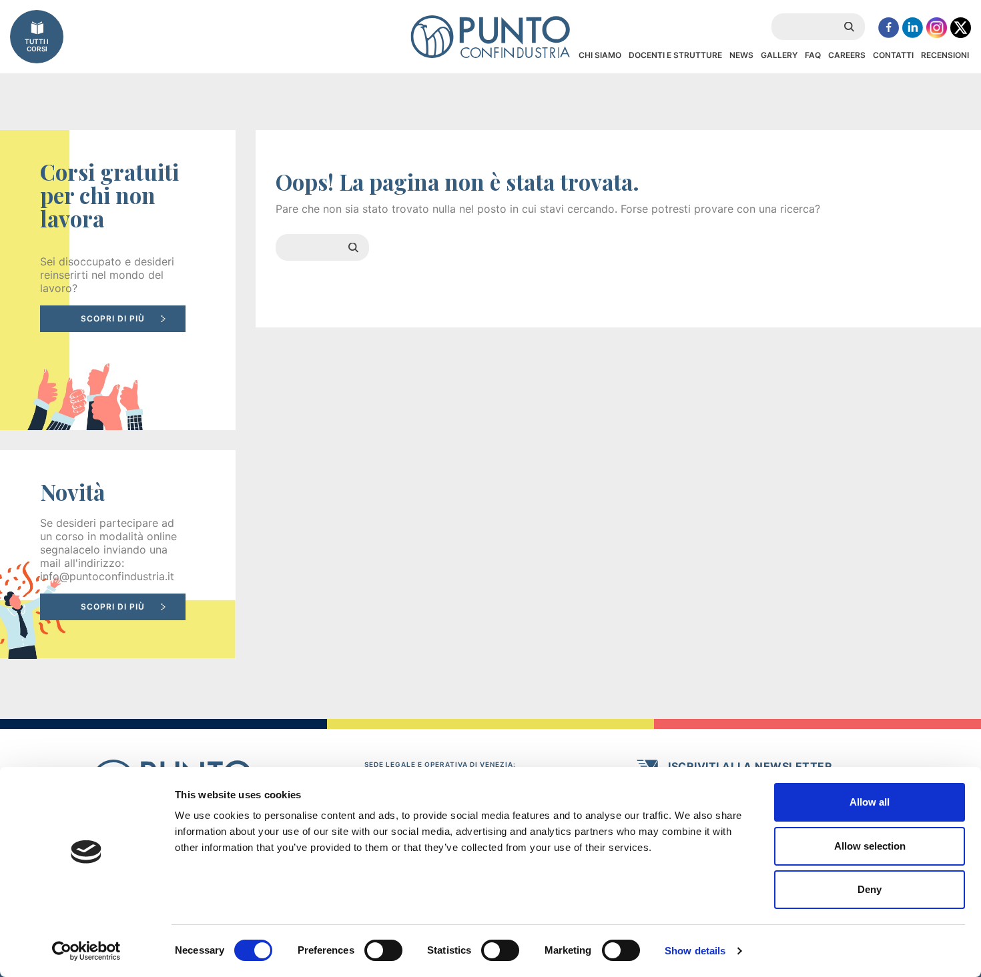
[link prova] (118, 554)
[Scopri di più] (118, 280)
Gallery (779, 55)
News (741, 55)
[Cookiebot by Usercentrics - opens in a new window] (86, 951)
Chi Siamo (600, 55)
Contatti (893, 55)
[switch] (383, 950)
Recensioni (945, 55)
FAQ (813, 55)
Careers (847, 55)
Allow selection (870, 846)
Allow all (870, 802)
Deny (870, 889)
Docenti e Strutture (675, 55)
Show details (695, 950)
